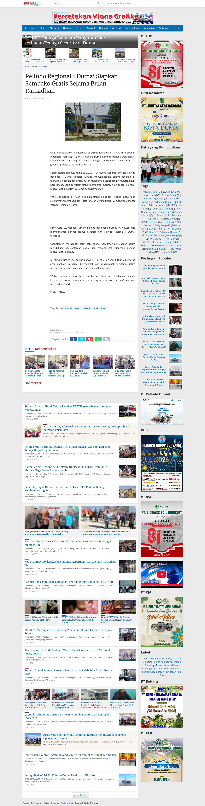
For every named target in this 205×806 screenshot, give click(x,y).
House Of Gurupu (152, 238)
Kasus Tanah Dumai (162, 212)
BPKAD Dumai (157, 235)
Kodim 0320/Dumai (161, 208)
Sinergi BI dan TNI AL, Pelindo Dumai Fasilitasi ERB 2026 (60, 775)
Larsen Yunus (158, 205)
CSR (157, 218)
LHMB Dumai (170, 218)
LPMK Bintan (148, 222)
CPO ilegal (173, 235)
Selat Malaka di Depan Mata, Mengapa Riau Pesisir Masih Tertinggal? (122, 705)
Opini (155, 668)
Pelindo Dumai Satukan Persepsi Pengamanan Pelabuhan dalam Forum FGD (154, 333)
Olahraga (54, 28)
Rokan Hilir (163, 671)
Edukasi (91, 28)
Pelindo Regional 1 (154, 198)
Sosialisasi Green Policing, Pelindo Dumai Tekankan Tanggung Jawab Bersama (63, 705)
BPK (144, 235)
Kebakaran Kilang (162, 242)
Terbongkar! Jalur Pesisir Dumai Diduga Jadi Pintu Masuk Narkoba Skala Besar (36, 705)
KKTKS (146, 242)
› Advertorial (36, 66)
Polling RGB (152, 232)
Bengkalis (160, 658)
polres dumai (150, 195)
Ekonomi (103, 28)
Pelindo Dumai (91, 308)
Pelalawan (164, 668)
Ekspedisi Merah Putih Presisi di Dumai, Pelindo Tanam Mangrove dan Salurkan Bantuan (105, 533)
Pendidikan (175, 668)
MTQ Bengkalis (162, 225)
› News (44, 66)
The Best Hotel (166, 252)
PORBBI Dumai (159, 245)
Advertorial (66, 308)
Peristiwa (163, 28)
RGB (149, 218)
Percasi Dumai (174, 228)
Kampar (165, 661)
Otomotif (116, 28)
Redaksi (26, 803)
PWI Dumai (177, 245)
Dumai (177, 658)
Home (27, 66)
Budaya (169, 658)
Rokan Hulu (175, 671)
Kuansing (149, 665)
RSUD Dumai (174, 215)
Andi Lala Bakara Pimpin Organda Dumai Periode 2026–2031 (41, 618)
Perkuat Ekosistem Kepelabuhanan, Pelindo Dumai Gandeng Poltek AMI (69, 581)
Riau (43, 28)
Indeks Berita (79, 795)
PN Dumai (158, 215)
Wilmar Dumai (169, 232)
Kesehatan (149, 28)
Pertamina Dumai (163, 201)
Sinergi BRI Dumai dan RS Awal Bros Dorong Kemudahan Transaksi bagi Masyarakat (46, 533)
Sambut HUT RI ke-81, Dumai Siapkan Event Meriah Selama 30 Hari (116, 620)
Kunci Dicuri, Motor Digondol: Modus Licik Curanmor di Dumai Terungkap (70, 755)
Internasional (132, 28)
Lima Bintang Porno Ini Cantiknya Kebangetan (154, 267)
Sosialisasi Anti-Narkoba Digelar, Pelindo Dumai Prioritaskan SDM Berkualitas (94, 705)
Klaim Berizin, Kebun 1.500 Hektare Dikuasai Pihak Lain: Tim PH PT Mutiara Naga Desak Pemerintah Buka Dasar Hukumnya (154, 296)
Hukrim (176, 28)
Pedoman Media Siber (40, 803)
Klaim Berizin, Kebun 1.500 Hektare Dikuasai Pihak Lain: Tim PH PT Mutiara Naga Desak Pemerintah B (66, 468)
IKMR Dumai (171, 238)
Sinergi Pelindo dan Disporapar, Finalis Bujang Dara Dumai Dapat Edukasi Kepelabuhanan (154, 371)
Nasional (67, 28)
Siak (162, 675)
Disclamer (55, 803)
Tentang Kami (67, 803)
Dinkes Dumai (169, 195)
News (33, 28)
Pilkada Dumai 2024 (155, 248)
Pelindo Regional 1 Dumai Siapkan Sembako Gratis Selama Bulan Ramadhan (71, 83)
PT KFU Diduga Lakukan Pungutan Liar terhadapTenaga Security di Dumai (65, 40)
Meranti (159, 665)
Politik (79, 28)
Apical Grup (170, 191)
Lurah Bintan (166, 222)
